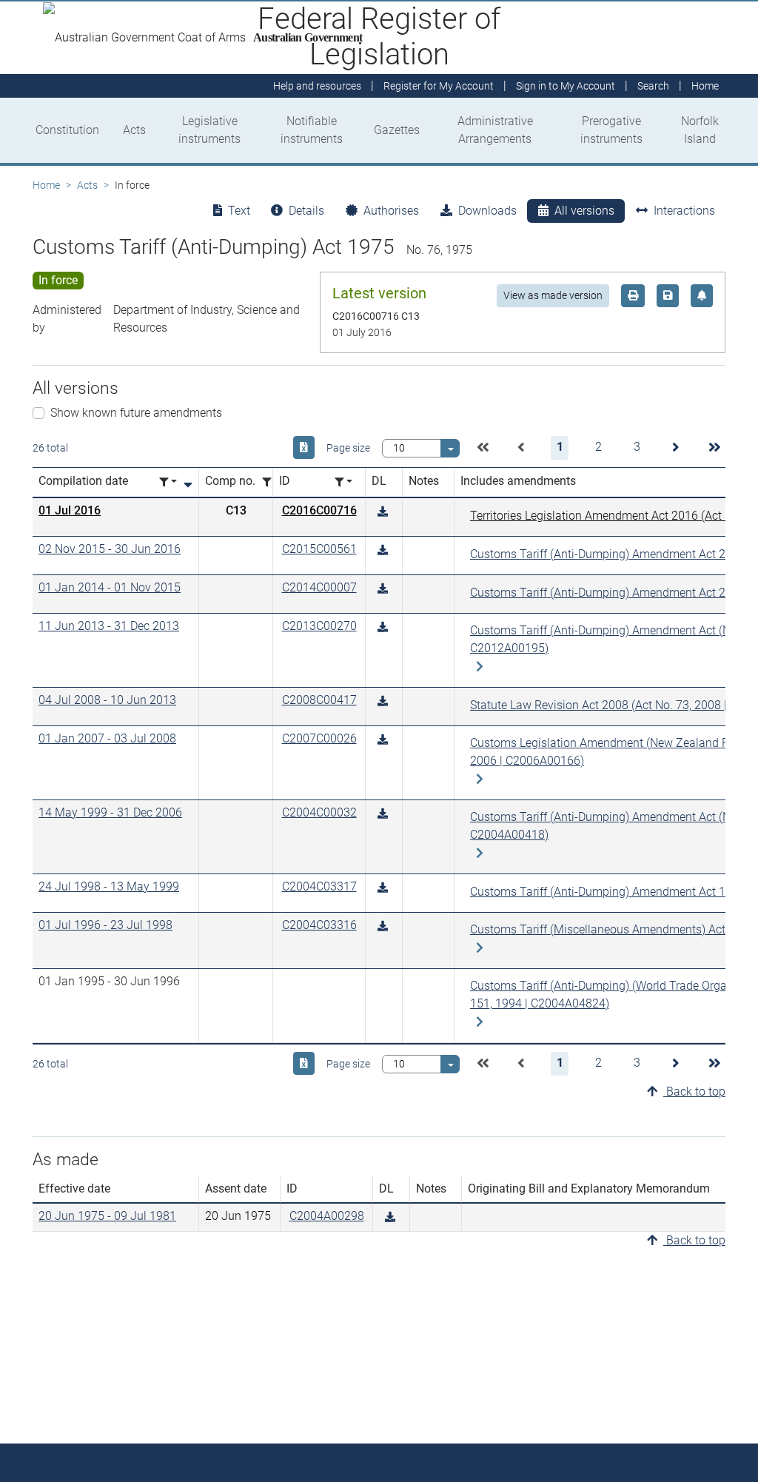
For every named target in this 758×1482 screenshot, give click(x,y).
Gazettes (397, 130)
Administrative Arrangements (495, 130)
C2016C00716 (319, 510)
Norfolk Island (700, 130)
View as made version (553, 295)
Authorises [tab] (391, 211)
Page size (348, 448)
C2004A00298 (326, 1216)
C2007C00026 (319, 738)
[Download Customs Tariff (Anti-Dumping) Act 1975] (383, 512)
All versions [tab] (584, 211)
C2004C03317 (319, 886)
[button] (483, 448)
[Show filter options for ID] (343, 482)
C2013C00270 (319, 626)
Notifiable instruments (312, 130)
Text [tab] (239, 211)
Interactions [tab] (684, 211)
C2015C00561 (319, 549)
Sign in (565, 86)
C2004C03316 (319, 925)
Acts (134, 130)
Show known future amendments (136, 413)
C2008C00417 (319, 700)
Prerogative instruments (611, 130)
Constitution (67, 130)
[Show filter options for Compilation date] (168, 482)
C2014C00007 (319, 587)
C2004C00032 (319, 812)
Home (46, 185)
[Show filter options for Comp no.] (270, 482)
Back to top (694, 1091)
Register (438, 86)
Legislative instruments (209, 130)
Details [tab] (306, 211)
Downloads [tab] (487, 211)
